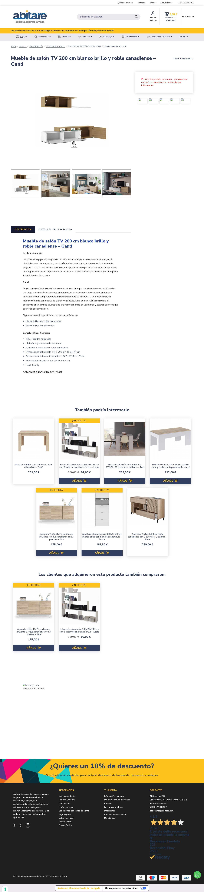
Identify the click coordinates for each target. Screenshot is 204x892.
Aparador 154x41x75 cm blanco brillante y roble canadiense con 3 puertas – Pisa (56, 537)
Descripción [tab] (23, 229)
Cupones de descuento (115, 814)
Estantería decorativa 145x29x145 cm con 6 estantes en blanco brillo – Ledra (79, 466)
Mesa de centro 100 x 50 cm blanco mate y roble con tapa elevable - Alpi (170, 466)
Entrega (141, 2)
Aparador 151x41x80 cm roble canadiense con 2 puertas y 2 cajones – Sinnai (147, 537)
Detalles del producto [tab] (55, 229)
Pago (153, 2)
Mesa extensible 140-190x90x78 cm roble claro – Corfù (33, 466)
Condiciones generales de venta (74, 810)
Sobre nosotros (66, 818)
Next (127, 184)
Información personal (114, 796)
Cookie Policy (65, 821)
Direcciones (109, 811)
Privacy (63, 876)
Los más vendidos (67, 799)
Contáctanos (64, 803)
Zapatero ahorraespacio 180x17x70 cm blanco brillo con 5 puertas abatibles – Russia (102, 537)
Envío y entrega (66, 807)
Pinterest (21, 825)
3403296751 (186, 2)
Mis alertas (109, 818)
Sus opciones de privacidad (121, 888)
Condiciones (166, 2)
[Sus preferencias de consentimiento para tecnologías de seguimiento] (5, 889)
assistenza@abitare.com (162, 810)
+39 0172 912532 (158, 807)
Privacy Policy (65, 825)
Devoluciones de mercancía (117, 800)
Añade (77, 481)
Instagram (28, 825)
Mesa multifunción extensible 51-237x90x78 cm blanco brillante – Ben (125, 466)
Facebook (14, 825)
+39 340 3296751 (158, 803)
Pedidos (108, 803)
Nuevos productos (67, 796)
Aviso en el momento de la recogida (79, 888)
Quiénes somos (125, 2)
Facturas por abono (113, 807)
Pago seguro (65, 814)
